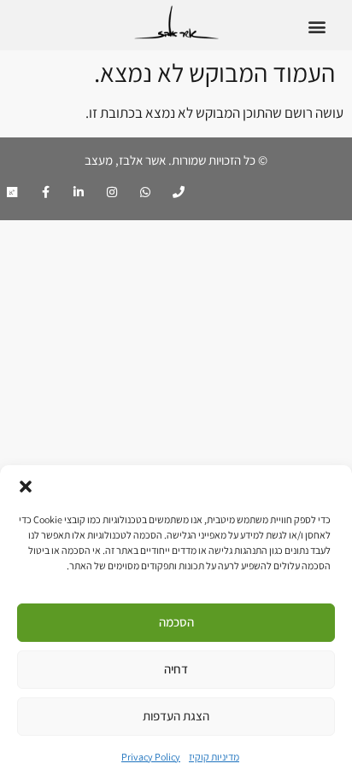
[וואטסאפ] (145, 192)
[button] (25, 486)
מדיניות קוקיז (214, 756)
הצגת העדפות (176, 716)
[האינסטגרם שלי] (112, 192)
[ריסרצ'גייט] (12, 192)
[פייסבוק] (45, 192)
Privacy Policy (150, 756)
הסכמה (176, 622)
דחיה (176, 669)
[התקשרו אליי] (179, 192)
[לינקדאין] (79, 192)
